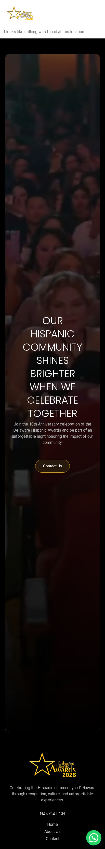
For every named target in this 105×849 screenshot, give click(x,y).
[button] (66, 12)
